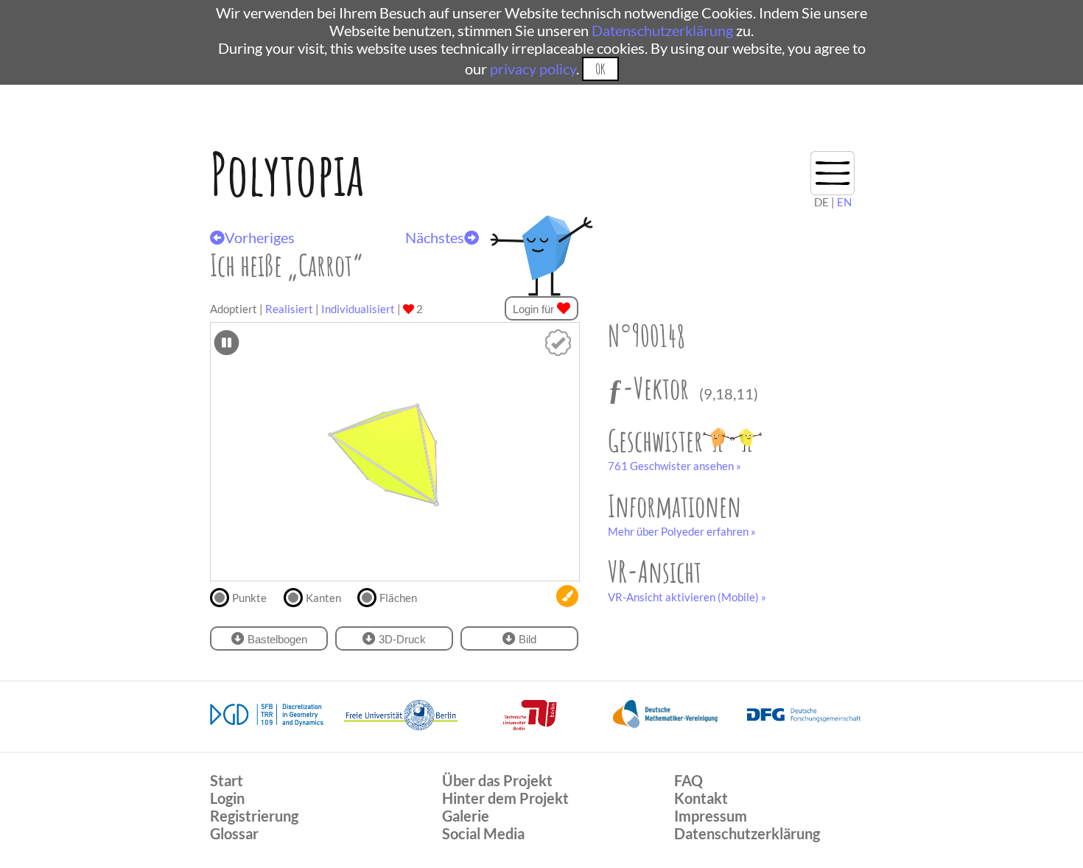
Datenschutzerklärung (662, 30)
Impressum (710, 816)
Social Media (483, 833)
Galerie (465, 816)
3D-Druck (401, 639)
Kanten (323, 597)
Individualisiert (358, 308)
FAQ (688, 780)
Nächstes (434, 237)
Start (226, 780)
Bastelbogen (276, 639)
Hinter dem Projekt (505, 798)
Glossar (234, 833)
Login (227, 798)
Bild (526, 639)
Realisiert (289, 308)
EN (844, 202)
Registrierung (254, 816)
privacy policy (533, 68)
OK (600, 69)
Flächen (398, 597)
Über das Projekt (497, 780)
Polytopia (287, 173)
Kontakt (701, 798)
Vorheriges (260, 237)
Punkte (249, 597)
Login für (535, 309)
